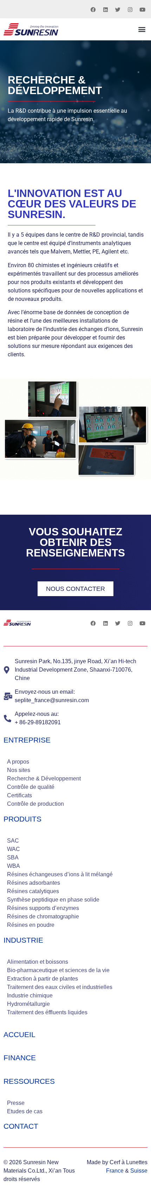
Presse (16, 1103)
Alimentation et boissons (37, 962)
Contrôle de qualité (30, 787)
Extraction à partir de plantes (42, 979)
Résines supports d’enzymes (43, 908)
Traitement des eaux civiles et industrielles (59, 987)
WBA (13, 866)
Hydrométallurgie (28, 1004)
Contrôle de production (35, 804)
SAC (13, 841)
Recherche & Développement (44, 779)
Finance (20, 1058)
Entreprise (27, 740)
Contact (21, 1126)
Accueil (19, 1034)
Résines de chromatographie (43, 916)
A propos (18, 762)
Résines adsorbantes (33, 883)
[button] (141, 29)
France (115, 1171)
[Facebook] (93, 9)
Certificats (19, 795)
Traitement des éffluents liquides (47, 1012)
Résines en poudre (30, 925)
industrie (23, 940)
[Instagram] (130, 9)
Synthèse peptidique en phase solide (53, 900)
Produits (22, 819)
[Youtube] (142, 9)
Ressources (29, 1081)
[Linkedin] (105, 9)
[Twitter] (117, 9)
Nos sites (18, 770)
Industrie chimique (30, 995)
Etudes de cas (24, 1111)
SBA (13, 857)
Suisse (138, 1171)
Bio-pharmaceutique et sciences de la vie (58, 970)
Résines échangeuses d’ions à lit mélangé (60, 874)
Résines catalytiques (33, 891)
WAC (13, 849)
